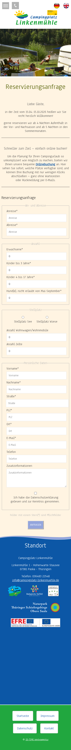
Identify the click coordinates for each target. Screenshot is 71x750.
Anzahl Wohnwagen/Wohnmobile (27, 330)
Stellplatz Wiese (46, 322)
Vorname (13, 369)
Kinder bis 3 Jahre (19, 263)
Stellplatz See (23, 322)
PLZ (9, 410)
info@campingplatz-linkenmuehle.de (35, 580)
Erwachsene (15, 249)
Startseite (23, 716)
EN (66, 5)
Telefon (11, 452)
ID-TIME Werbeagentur (37, 739)
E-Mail (11, 438)
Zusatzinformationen (19, 466)
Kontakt (49, 728)
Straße (11, 396)
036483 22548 (15, 5)
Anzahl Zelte (14, 344)
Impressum (47, 716)
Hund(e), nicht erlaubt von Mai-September (34, 291)
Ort (9, 424)
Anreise (12, 211)
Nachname (14, 382)
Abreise (12, 225)
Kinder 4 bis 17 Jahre (21, 277)
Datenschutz (25, 728)
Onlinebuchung (45, 164)
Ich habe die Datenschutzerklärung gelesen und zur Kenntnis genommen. (35, 499)
